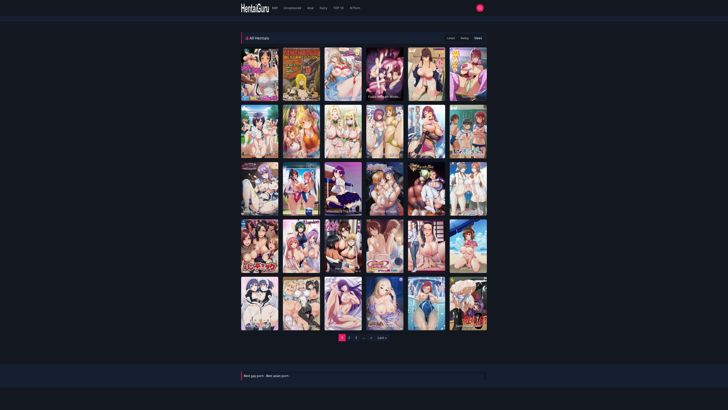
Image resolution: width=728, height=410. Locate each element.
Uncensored (292, 8)
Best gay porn (254, 376)
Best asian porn (277, 376)
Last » (382, 338)
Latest (451, 38)
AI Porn (355, 8)
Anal (310, 8)
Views (478, 38)
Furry (323, 8)
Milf (275, 8)
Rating (465, 38)
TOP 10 (338, 8)
